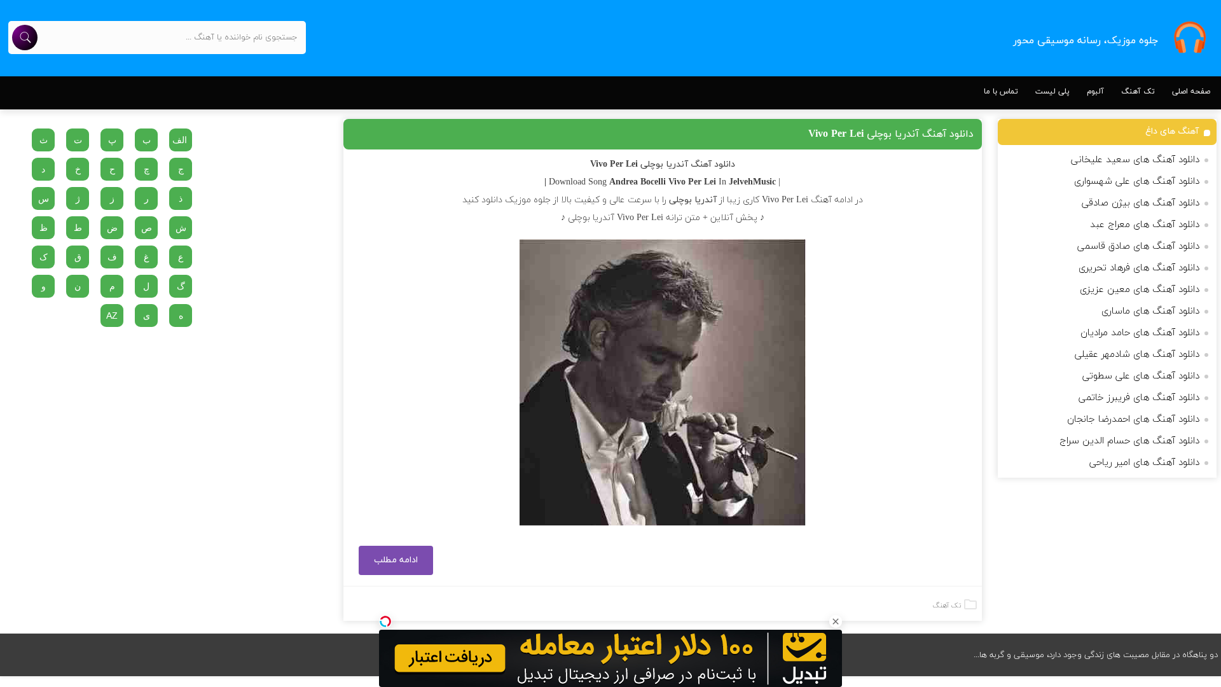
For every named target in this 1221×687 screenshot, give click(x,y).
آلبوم (1095, 92)
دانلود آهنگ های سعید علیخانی (1135, 160)
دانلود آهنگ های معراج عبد (1144, 225)
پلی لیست (1052, 92)
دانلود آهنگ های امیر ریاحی (1144, 462)
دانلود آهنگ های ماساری (1150, 311)
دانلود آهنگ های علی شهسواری (1136, 181)
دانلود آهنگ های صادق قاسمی (1138, 246)
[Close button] (835, 621)
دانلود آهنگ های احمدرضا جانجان (1133, 419)
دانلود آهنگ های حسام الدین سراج (1129, 441)
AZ (112, 315)
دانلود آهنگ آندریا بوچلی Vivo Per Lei (891, 134)
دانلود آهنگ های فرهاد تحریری (1139, 268)
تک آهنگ (1138, 92)
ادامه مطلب (396, 560)
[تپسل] (385, 621)
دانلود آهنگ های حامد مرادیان (1139, 333)
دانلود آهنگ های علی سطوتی (1140, 376)
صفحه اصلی (1191, 92)
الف (179, 140)
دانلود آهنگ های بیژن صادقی (1140, 203)
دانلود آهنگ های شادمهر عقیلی (1137, 354)
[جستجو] (25, 37)
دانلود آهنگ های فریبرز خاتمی (1139, 398)
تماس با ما (1001, 92)
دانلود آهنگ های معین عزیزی (1139, 289)
